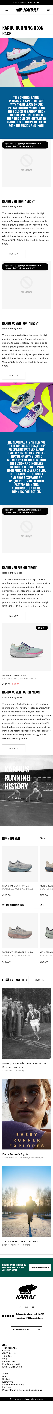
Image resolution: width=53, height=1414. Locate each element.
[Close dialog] (52, 689)
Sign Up (13, 721)
